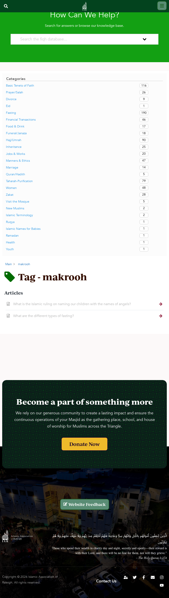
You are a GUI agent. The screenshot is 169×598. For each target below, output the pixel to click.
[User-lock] (126, 577)
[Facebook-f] (144, 577)
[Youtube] (162, 585)
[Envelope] (153, 577)
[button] (5, 6)
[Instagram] (162, 577)
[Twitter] (135, 577)
